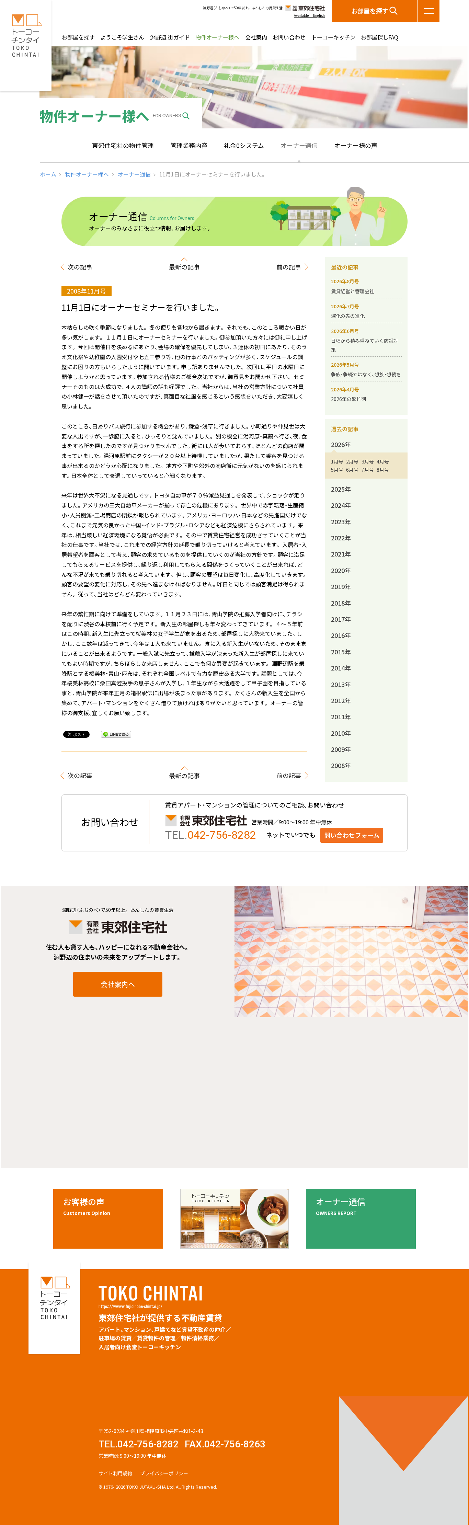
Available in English (309, 15)
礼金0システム (244, 145)
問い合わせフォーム (351, 835)
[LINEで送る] (116, 734)
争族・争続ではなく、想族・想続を (366, 374)
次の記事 (80, 267)
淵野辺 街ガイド (170, 37)
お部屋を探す (369, 10)
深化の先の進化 (348, 315)
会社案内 (256, 37)
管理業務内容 (188, 145)
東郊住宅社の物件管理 (123, 145)
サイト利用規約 (115, 1473)
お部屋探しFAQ (379, 37)
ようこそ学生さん (122, 37)
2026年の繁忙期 (348, 398)
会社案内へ (118, 984)
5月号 (337, 469)
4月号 (383, 461)
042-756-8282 (221, 834)
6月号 (352, 469)
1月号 (337, 461)
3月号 (368, 461)
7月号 (368, 469)
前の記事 (288, 267)
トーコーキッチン (333, 37)
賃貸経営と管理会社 (352, 291)
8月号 (383, 469)
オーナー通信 (299, 145)
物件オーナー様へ (217, 37)
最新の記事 (184, 267)
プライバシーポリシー (164, 1473)
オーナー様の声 (355, 145)
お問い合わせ (289, 37)
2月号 (352, 461)
